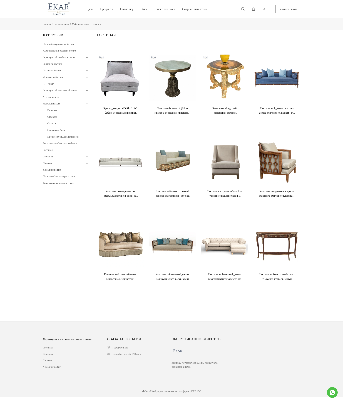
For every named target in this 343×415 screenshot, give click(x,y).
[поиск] (243, 9)
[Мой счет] (253, 9)
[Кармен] (332, 392)
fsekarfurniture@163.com (127, 353)
